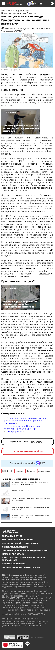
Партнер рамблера (37, 637)
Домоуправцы (14, 431)
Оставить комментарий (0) (28, 451)
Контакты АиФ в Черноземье (18, 539)
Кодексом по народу (20, 490)
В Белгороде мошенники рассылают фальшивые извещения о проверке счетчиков (25, 421)
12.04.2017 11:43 (7, 10)
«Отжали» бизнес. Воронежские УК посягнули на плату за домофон (24, 427)
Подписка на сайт (12, 543)
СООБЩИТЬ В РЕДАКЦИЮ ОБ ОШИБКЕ (21, 567)
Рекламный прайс (12, 536)
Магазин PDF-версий (13, 554)
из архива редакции (11, 70)
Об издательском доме (15, 547)
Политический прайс (14, 564)
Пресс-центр (31, 543)
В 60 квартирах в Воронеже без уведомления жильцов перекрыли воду (30, 483)
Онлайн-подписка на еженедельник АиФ (25, 550)
